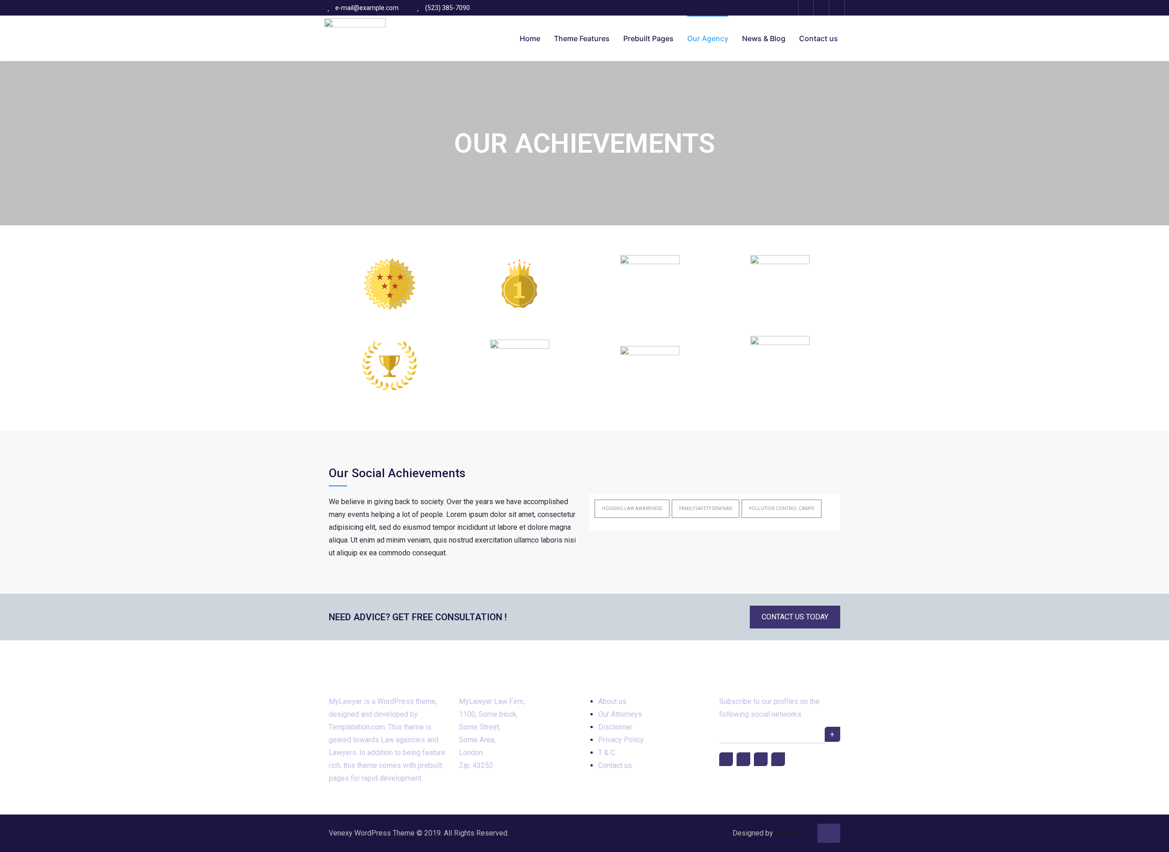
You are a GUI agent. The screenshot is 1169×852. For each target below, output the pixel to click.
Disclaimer (615, 727)
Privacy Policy (621, 739)
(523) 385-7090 (447, 7)
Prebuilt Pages (648, 38)
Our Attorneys (620, 714)
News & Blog (763, 38)
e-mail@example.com (367, 7)
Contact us (818, 38)
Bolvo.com (791, 833)
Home (530, 38)
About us (612, 701)
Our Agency (707, 38)
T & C (606, 752)
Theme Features (582, 38)
